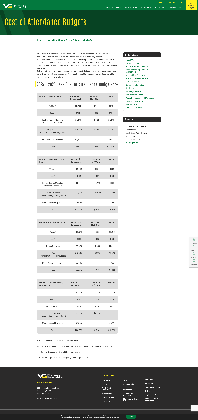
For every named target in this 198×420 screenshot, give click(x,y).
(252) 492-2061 (43, 394)
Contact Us (106, 380)
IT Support (172, 2)
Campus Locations (133, 82)
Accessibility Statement (135, 75)
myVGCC (159, 2)
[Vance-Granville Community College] (15, 6)
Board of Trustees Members (137, 78)
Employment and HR (152, 387)
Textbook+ (149, 383)
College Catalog (108, 397)
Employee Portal (151, 395)
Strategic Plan (131, 104)
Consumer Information (135, 85)
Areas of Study (131, 7)
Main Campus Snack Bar (130, 400)
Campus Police (129, 384)
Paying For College (148, 7)
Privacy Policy (107, 401)
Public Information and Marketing (140, 98)
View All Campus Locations (47, 398)
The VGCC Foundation (135, 108)
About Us (163, 7)
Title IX (126, 380)
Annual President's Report (137, 66)
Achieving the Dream (134, 95)
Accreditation (107, 393)
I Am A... (107, 7)
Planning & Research (134, 91)
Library (104, 384)
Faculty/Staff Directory (106, 389)
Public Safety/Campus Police (138, 101)
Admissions (117, 7)
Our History (130, 88)
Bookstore (149, 379)
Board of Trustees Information (151, 399)
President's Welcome (135, 63)
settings (116, 418)
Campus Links (175, 7)
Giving (147, 391)
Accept (131, 417)
